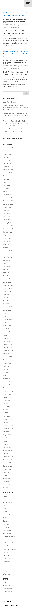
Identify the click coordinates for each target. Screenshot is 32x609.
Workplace (6, 574)
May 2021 (6, 269)
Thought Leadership (9, 571)
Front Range (7, 530)
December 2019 (8, 313)
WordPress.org (7, 591)
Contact (5, 605)
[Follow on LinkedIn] (7, 602)
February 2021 (7, 279)
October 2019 (7, 319)
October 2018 (7, 357)
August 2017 (7, 400)
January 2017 (7, 422)
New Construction (14, 27)
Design (5, 25)
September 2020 (8, 291)
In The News (20, 25)
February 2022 (7, 251)
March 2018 (7, 378)
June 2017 (6, 407)
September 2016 (8, 431)
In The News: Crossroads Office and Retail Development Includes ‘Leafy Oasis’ (14, 21)
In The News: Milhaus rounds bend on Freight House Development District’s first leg (15, 62)
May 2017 (6, 410)
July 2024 (6, 182)
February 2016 (7, 450)
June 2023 (6, 213)
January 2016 (7, 453)
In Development (12, 25)
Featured (6, 527)
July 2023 (6, 210)
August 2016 (7, 435)
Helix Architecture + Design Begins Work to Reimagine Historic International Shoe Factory (15, 115)
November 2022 (8, 229)
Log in (5, 582)
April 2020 (6, 304)
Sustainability (7, 568)
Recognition (7, 561)
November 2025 (8, 151)
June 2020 (6, 297)
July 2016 (6, 438)
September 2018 (8, 360)
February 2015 (7, 478)
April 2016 (6, 444)
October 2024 (7, 173)
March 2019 (7, 341)
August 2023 (7, 207)
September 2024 (8, 176)
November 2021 (8, 257)
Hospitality (6, 540)
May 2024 (6, 188)
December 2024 (8, 166)
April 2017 (6, 413)
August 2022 (7, 238)
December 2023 (8, 198)
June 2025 (6, 157)
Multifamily (6, 27)
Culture (5, 518)
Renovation (6, 565)
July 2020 (6, 294)
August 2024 (7, 179)
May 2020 (6, 300)
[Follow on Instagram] (10, 602)
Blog (17, 605)
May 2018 (6, 372)
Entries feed (6, 585)
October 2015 (7, 463)
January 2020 (7, 310)
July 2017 (6, 403)
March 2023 (7, 216)
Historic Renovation (9, 536)
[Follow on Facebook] (4, 602)
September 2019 (8, 322)
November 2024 (8, 169)
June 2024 (6, 185)
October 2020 (7, 288)
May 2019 (6, 335)
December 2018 (8, 350)
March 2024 (7, 191)
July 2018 (6, 366)
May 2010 (6, 488)
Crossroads (25, 24)
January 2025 (7, 163)
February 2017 (7, 419)
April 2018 (6, 375)
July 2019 (6, 329)
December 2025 (8, 148)
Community (6, 508)
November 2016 (8, 428)
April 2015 (6, 475)
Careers (12, 605)
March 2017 (7, 416)
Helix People (7, 533)
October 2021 (7, 260)
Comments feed (8, 588)
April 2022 (6, 244)
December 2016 (8, 425)
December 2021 (8, 254)
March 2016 (7, 447)
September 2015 (8, 466)
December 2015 (8, 456)
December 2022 (8, 226)
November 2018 (8, 353)
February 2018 (7, 382)
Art (4, 499)
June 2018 (6, 369)
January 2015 (7, 481)
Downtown (6, 524)
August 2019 (7, 325)
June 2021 (6, 266)
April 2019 (6, 338)
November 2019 (8, 316)
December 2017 (8, 388)
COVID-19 (6, 511)
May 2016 (6, 441)
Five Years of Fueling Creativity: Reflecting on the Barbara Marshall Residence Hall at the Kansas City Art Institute (16, 123)
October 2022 (7, 232)
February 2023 (7, 219)
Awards (5, 505)
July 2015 (6, 472)
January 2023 (7, 223)
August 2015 (7, 469)
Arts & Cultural (7, 502)
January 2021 (7, 282)
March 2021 (7, 276)
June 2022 (6, 241)
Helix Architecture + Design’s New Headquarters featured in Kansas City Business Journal (14, 131)
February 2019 (7, 344)
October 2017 (7, 394)
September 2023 (8, 204)
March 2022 (7, 247)
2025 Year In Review (9, 102)
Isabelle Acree (8, 24)
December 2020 (8, 285)
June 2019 (6, 332)
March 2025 (7, 160)
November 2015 (8, 460)
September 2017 (8, 397)
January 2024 (7, 194)
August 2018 (7, 363)
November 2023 (8, 201)
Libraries (5, 552)
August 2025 (7, 154)
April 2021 (6, 272)
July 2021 (6, 263)
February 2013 (7, 484)
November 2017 (8, 391)
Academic (6, 496)
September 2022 (8, 235)
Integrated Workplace (9, 549)
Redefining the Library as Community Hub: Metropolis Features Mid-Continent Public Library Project (15, 107)
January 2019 (7, 347)
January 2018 (7, 385)
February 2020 (7, 307)
